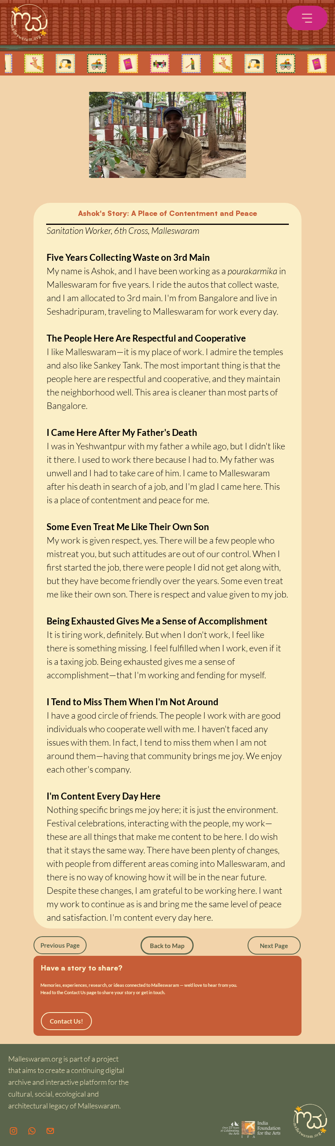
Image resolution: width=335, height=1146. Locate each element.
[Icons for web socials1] (32, 1131)
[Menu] (307, 18)
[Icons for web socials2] (13, 1131)
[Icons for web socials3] (50, 1131)
